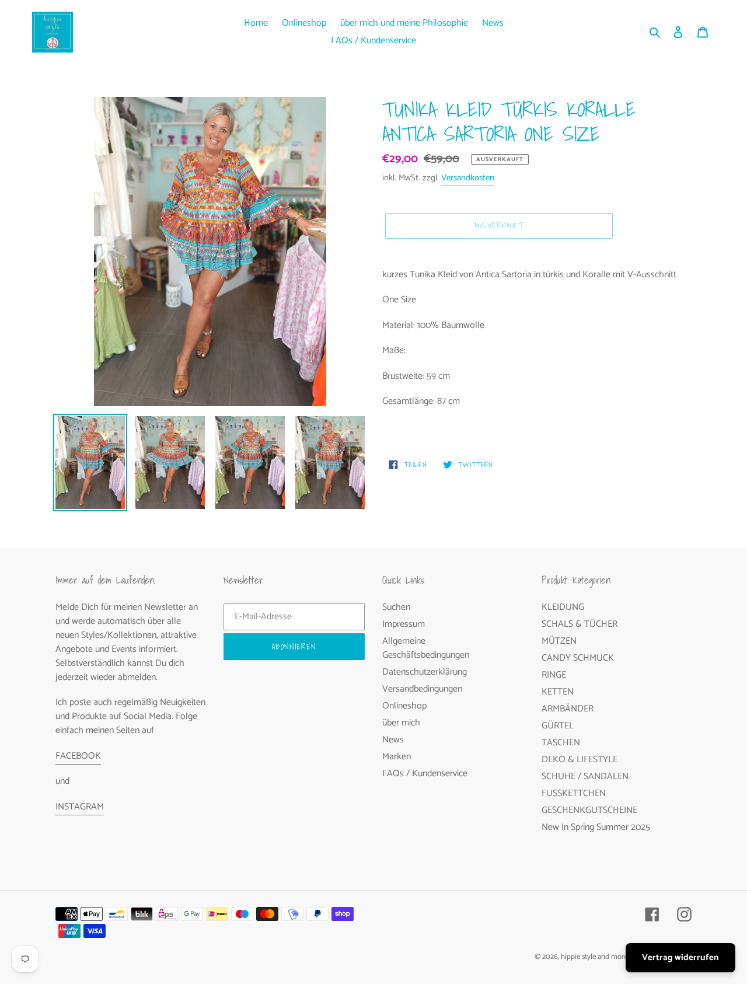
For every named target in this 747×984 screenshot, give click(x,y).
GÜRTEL (558, 726)
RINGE (554, 675)
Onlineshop (404, 706)
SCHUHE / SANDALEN (585, 776)
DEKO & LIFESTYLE (579, 759)
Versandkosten (467, 177)
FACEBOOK (78, 756)
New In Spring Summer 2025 (596, 827)
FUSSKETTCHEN (574, 793)
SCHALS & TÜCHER (579, 624)
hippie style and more (594, 957)
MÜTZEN (559, 641)
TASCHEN (561, 743)
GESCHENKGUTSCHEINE (589, 810)
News (393, 740)
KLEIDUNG (563, 607)
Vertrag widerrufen (680, 957)
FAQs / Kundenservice (424, 773)
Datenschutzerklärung (424, 672)
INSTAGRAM (79, 807)
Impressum (403, 624)
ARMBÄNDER (568, 709)
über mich (401, 723)
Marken (396, 757)
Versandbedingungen (422, 689)
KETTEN (558, 692)
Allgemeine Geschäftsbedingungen (425, 648)
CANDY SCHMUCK (578, 658)
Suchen (396, 607)
